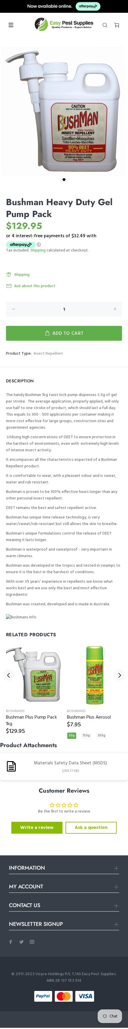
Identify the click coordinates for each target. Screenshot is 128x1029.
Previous (8, 675)
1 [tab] (64, 179)
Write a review (37, 828)
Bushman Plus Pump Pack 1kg (31, 721)
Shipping (38, 250)
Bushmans (15, 711)
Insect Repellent (48, 353)
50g (72, 736)
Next (119, 675)
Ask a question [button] (91, 828)
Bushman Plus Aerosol (89, 717)
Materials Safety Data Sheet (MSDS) (70, 763)
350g (101, 736)
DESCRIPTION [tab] (20, 381)
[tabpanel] (64, 111)
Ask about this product (34, 286)
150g (86, 736)
